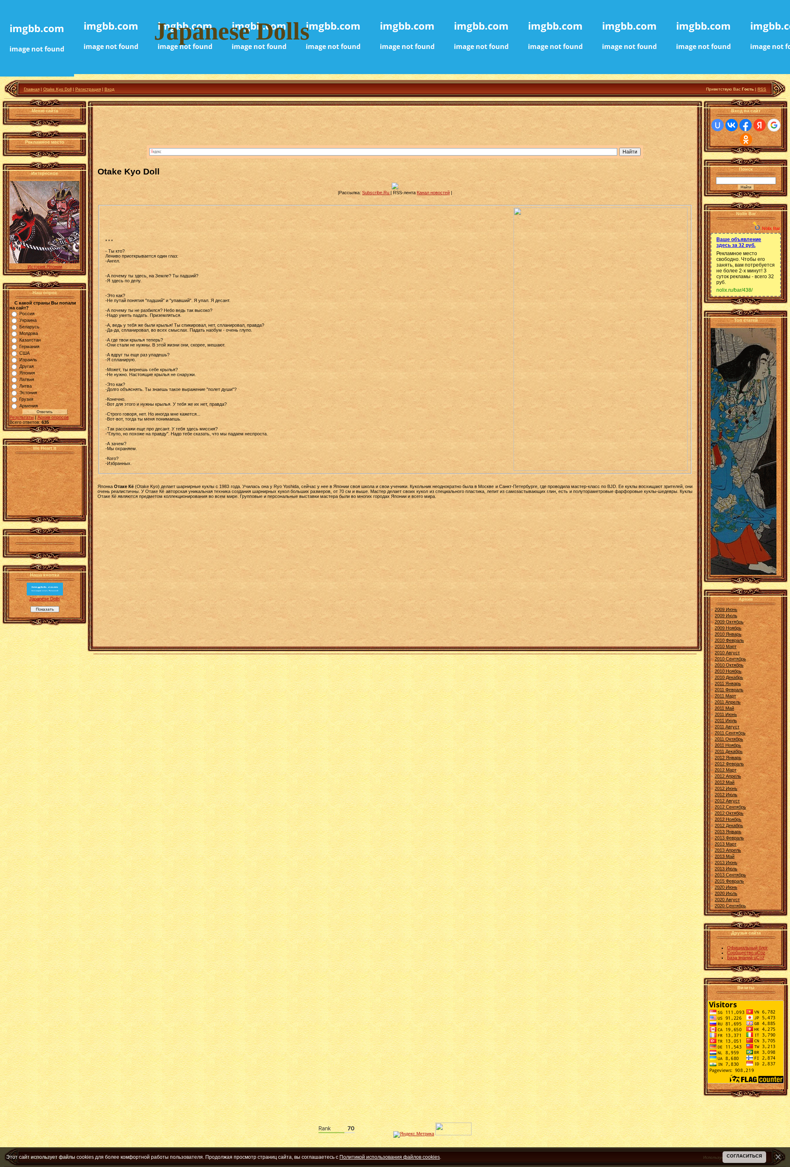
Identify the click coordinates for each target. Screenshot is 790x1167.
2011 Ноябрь (728, 745)
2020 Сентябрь (730, 905)
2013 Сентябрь (730, 874)
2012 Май (724, 782)
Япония (27, 372)
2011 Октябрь (729, 739)
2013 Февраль (729, 837)
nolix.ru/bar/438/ (734, 290)
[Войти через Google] (774, 125)
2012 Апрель (728, 776)
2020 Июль (726, 893)
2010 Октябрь (729, 665)
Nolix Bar (771, 228)
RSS (761, 89)
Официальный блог (747, 947)
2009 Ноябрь (728, 627)
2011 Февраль (729, 689)
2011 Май (724, 708)
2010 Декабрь (729, 677)
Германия (29, 346)
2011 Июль (726, 720)
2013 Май (724, 856)
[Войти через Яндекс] (759, 125)
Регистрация (88, 89)
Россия (27, 313)
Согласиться (744, 1155)
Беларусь (29, 326)
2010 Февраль (729, 640)
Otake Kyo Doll (57, 89)
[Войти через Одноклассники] (746, 139)
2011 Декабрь (729, 751)
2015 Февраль (729, 881)
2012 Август (727, 800)
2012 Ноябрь (728, 819)
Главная (32, 89)
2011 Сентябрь (730, 732)
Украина (28, 320)
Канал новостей (433, 192)
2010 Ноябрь (728, 671)
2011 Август (727, 726)
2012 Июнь (726, 788)
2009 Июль (726, 615)
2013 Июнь (726, 862)
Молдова (28, 333)
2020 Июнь (726, 887)
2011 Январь (728, 683)
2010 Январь (728, 634)
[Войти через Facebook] (745, 125)
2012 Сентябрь (730, 806)
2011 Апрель (728, 702)
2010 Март (726, 646)
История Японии (45, 266)
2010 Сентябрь (730, 658)
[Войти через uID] (717, 125)
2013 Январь (728, 831)
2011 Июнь (726, 714)
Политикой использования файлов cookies (389, 1157)
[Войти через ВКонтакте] (731, 125)
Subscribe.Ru (376, 192)
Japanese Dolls (44, 598)
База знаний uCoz (745, 957)
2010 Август (727, 652)
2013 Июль (726, 868)
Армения (28, 405)
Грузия (26, 399)
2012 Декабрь (729, 825)
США (24, 353)
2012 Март (726, 769)
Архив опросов (53, 417)
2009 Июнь (726, 609)
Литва (25, 386)
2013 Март (726, 844)
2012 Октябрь (729, 813)
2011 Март (725, 695)
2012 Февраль (729, 763)
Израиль (28, 359)
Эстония (28, 392)
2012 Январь (728, 757)
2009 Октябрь (729, 621)
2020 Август (727, 899)
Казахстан (30, 339)
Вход (109, 89)
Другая (26, 366)
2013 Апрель (728, 850)
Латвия (26, 379)
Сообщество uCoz (746, 952)
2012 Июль (726, 794)
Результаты (21, 417)
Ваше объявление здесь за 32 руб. (738, 242)
